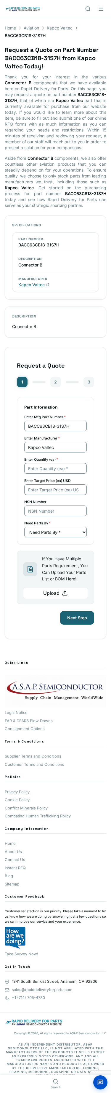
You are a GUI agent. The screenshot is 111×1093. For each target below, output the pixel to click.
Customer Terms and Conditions (34, 764)
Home (10, 27)
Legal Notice (16, 712)
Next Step (77, 617)
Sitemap (12, 884)
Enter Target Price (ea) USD (47, 480)
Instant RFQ (15, 867)
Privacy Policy (17, 791)
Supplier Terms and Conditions (33, 756)
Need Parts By (37, 523)
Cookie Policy (17, 799)
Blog (9, 875)
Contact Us (15, 859)
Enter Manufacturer (42, 438)
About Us (13, 851)
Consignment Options (25, 728)
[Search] (88, 9)
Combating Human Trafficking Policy (38, 816)
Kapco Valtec (60, 27)
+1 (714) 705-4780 (28, 997)
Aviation (31, 27)
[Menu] (101, 9)
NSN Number (35, 502)
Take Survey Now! (21, 954)
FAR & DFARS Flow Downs (29, 720)
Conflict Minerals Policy (26, 808)
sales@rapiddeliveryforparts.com (42, 989)
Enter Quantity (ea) (41, 459)
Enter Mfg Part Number (45, 417)
